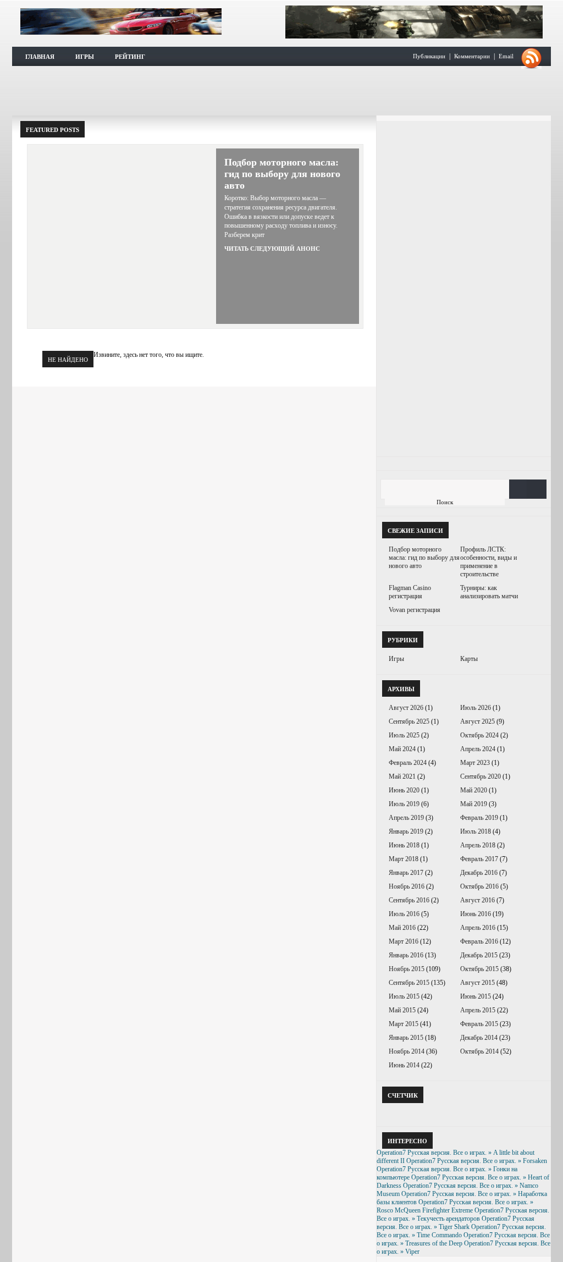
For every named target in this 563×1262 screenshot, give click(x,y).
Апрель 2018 (477, 845)
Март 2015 (403, 1024)
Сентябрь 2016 (409, 900)
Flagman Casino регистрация (410, 592)
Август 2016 (477, 900)
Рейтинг (130, 56)
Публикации (429, 56)
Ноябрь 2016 (406, 886)
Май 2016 (402, 928)
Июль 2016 (404, 914)
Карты (469, 659)
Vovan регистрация (414, 610)
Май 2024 (402, 749)
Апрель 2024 (477, 749)
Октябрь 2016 (479, 886)
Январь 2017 (406, 873)
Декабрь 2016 (479, 873)
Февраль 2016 (479, 941)
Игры (84, 56)
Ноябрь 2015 (406, 969)
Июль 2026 (475, 708)
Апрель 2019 (406, 818)
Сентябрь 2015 (409, 983)
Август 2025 (477, 721)
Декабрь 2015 (479, 955)
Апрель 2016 (477, 928)
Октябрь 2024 (479, 735)
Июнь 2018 (404, 845)
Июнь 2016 (475, 914)
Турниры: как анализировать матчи (489, 592)
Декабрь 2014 (479, 1037)
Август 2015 (477, 983)
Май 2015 (402, 1010)
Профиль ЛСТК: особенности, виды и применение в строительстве (488, 561)
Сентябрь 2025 (409, 721)
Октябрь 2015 (479, 969)
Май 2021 (402, 776)
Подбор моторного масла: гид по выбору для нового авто (282, 174)
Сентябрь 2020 (480, 776)
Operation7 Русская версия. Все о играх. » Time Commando (461, 1231)
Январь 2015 (406, 1037)
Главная (39, 56)
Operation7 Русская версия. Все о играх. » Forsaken (476, 1161)
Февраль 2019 (479, 818)
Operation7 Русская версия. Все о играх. (121, 21)
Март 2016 (403, 941)
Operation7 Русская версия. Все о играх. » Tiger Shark (455, 1223)
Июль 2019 (404, 804)
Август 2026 (406, 708)
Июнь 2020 (404, 790)
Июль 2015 (404, 996)
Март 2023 (475, 763)
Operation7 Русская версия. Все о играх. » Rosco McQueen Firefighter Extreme (455, 1206)
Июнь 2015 (475, 996)
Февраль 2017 (479, 859)
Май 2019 (473, 804)
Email (506, 56)
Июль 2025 (404, 735)
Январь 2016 (406, 955)
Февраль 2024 (408, 763)
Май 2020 (473, 790)
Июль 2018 (475, 831)
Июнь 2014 (404, 1065)
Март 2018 (403, 859)
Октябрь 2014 (479, 1051)
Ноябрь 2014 (406, 1051)
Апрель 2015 (477, 1010)
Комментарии (472, 56)
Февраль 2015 (479, 1024)
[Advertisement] (281, 90)
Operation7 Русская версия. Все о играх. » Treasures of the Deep (463, 1239)
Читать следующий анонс (272, 248)
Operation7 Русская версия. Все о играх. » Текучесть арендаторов (463, 1214)
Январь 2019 (406, 831)
